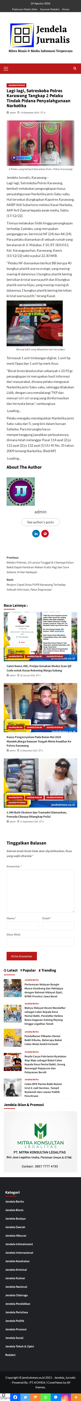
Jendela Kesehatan (17, 1261)
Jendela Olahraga (16, 1295)
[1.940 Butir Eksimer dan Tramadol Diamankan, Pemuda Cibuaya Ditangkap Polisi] (40, 783)
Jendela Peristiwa (17, 802)
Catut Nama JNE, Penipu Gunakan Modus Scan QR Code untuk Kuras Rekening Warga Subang (39, 668)
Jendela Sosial (14, 1337)
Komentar (14, 866)
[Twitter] (25, 1397)
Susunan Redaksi (50, 9)
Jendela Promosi (16, 1329)
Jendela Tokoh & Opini (19, 1346)
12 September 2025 (29, 821)
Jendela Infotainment (19, 1244)
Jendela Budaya (15, 1218)
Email (46, 918)
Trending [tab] (48, 970)
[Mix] (35, 1397)
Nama (11, 918)
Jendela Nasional (16, 1286)
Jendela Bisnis (14, 1210)
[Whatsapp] (45, 1397)
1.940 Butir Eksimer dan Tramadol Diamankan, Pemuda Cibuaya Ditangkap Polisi (37, 814)
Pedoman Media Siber (25, 9)
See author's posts (40, 522)
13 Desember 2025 (28, 750)
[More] (76, 1397)
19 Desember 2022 (30, 112)
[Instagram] (66, 1397)
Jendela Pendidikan (17, 1303)
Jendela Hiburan (15, 1235)
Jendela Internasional (19, 1252)
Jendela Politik (14, 1320)
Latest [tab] (12, 970)
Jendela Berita (15, 656)
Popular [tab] (29, 970)
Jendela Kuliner (15, 1278)
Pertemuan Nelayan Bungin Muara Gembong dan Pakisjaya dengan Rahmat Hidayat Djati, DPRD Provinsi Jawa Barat (43, 990)
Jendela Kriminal (16, 85)
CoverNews (55, 1382)
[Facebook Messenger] (56, 1397)
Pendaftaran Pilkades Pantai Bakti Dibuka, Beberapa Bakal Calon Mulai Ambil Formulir (43, 1040)
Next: (36, 585)
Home (65, 9)
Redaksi (10, 1355)
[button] (7, 68)
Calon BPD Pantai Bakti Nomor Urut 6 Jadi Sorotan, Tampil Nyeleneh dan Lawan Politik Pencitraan (43, 1090)
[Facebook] (15, 1397)
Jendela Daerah (34, 656)
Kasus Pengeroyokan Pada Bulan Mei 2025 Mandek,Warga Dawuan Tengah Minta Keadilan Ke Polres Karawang (39, 741)
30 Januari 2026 (27, 675)
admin (13, 112)
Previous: (40, 565)
